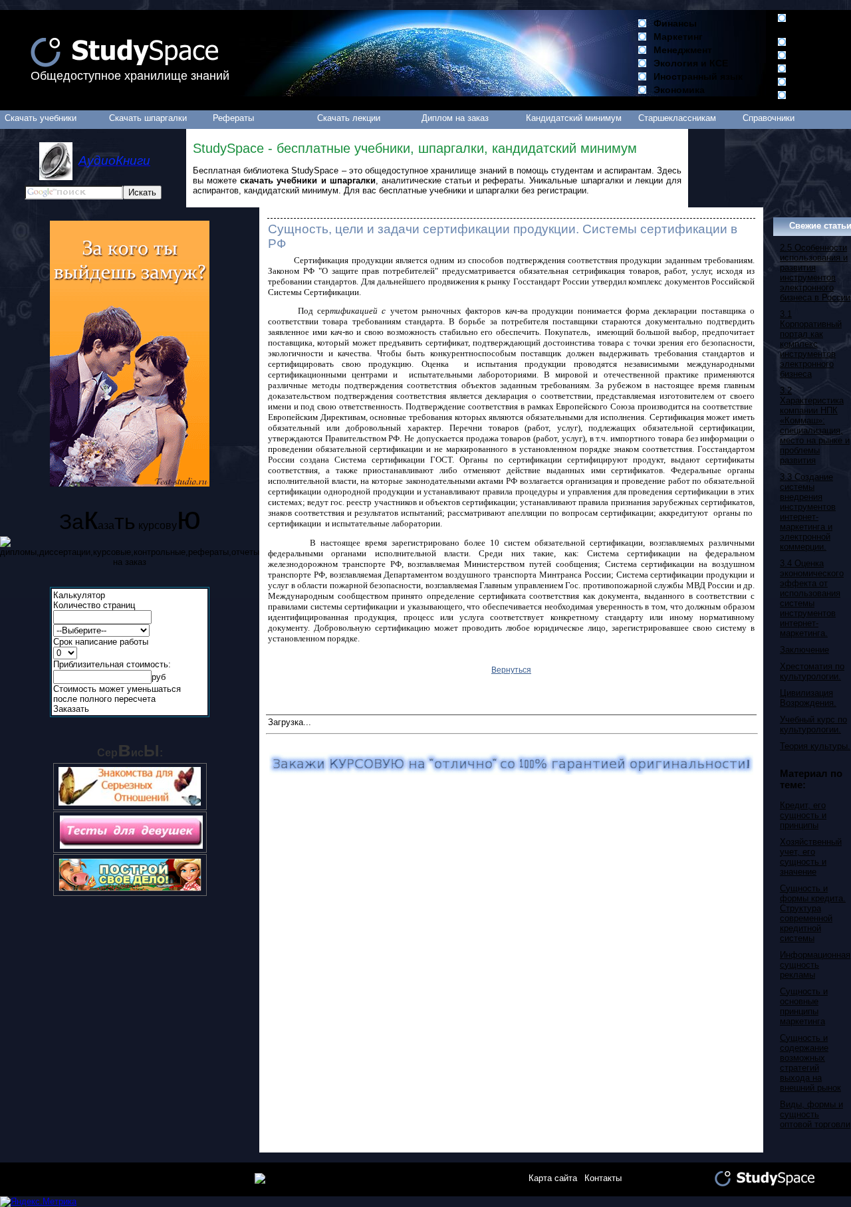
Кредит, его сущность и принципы (803, 815)
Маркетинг (678, 36)
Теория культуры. (815, 746)
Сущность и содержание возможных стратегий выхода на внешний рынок (810, 1063)
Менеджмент (683, 50)
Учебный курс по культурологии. (813, 724)
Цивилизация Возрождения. (808, 698)
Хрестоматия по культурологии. (812, 671)
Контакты (603, 1178)
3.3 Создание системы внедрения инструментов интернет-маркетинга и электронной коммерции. (808, 512)
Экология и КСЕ (691, 63)
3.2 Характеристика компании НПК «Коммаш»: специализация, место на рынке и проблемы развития (815, 425)
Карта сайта (553, 1178)
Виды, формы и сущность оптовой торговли (815, 1114)
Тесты (807, 95)
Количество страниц (94, 605)
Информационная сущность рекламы (815, 965)
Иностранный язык (698, 76)
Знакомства (820, 81)
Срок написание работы (100, 642)
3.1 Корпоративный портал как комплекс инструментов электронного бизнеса (811, 344)
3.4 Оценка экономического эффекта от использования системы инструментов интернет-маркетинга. (812, 598)
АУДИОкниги (822, 55)
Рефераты (233, 118)
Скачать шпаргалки (148, 118)
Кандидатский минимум (574, 118)
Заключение (804, 650)
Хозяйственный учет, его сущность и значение (811, 857)
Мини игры (819, 68)
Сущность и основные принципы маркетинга (804, 1006)
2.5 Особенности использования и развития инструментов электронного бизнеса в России (815, 272)
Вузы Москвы (812, 23)
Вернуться (511, 670)
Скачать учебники (40, 118)
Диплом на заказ (455, 118)
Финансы (675, 23)
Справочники (768, 118)
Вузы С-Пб (818, 42)
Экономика (679, 89)
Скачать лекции (348, 118)
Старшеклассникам (677, 118)
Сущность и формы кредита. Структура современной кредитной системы (813, 913)
